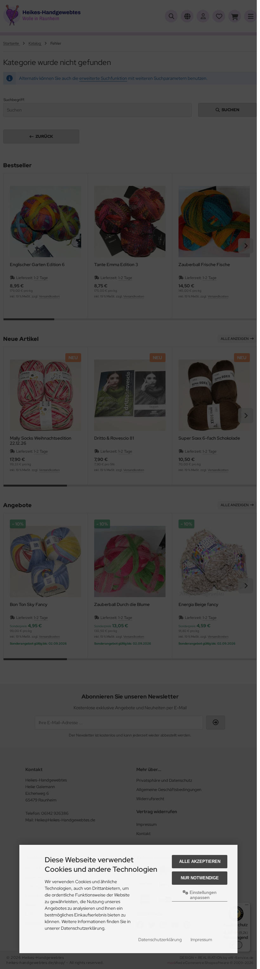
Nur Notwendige (200, 878)
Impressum (201, 939)
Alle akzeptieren (199, 861)
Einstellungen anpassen (202, 895)
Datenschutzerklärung (160, 939)
